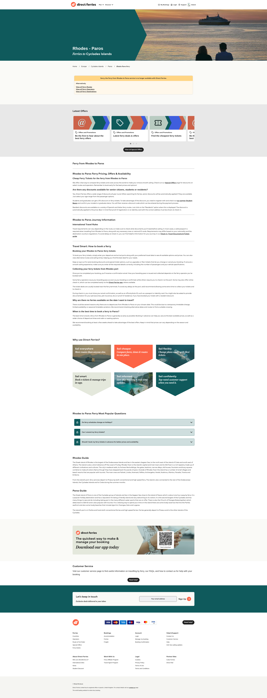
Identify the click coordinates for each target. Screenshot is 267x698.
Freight (106, 642)
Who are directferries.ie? (81, 660)
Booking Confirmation (142, 642)
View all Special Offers (133, 150)
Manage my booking (141, 639)
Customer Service (172, 639)
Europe (84, 66)
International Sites (78, 662)
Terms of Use (139, 665)
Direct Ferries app (116, 282)
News (74, 665)
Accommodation (109, 636)
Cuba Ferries (170, 660)
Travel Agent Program (111, 662)
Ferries (106, 639)
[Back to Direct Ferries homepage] (83, 4)
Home (75, 66)
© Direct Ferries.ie (78, 684)
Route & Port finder (79, 642)
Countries (76, 636)
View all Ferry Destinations (86, 92)
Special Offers (170, 183)
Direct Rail (169, 662)
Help (167, 642)
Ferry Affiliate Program (111, 660)
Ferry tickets (77, 648)
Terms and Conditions (142, 668)
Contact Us (170, 636)
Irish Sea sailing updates (174, 645)
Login (137, 636)
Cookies (137, 660)
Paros (110, 66)
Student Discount (78, 668)
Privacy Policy (139, 662)
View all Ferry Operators (85, 89)
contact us (132, 687)
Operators (76, 639)
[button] (134, 422)
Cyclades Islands (97, 66)
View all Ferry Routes (84, 87)
